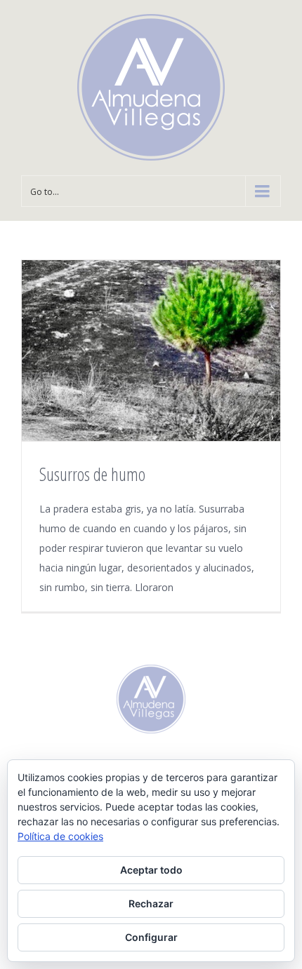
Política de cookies (60, 836)
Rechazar (151, 903)
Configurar (151, 937)
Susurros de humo (92, 474)
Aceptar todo (151, 870)
